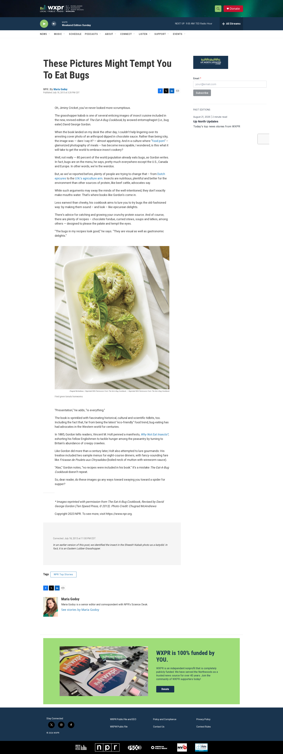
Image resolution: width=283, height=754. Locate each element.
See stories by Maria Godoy (80, 610)
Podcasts (91, 34)
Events (177, 34)
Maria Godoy (60, 89)
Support (160, 34)
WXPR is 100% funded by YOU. (185, 656)
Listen (143, 34)
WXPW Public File (119, 727)
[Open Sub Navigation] (49, 34)
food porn (158, 141)
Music (58, 34)
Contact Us (158, 727)
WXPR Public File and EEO (123, 719)
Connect (126, 34)
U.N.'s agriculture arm (89, 178)
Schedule (75, 34)
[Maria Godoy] (50, 607)
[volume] (54, 24)
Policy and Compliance (164, 719)
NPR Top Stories (63, 574)
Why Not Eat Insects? (154, 434)
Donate (235, 8)
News (43, 34)
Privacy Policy (203, 719)
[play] (44, 24)
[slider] (59, 23)
